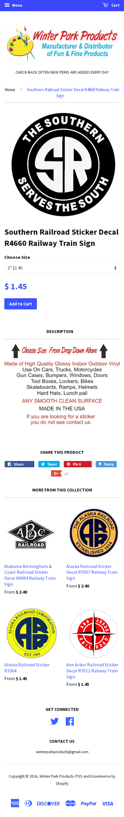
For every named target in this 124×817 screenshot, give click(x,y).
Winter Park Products (57, 776)
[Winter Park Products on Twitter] (54, 720)
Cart (115, 5)
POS (78, 776)
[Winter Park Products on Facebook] (69, 720)
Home (10, 89)
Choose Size (17, 257)
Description (59, 331)
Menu (16, 5)
